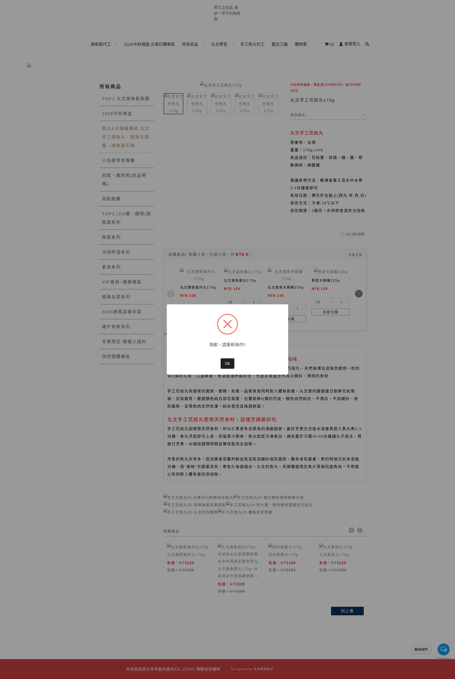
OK (227, 363)
